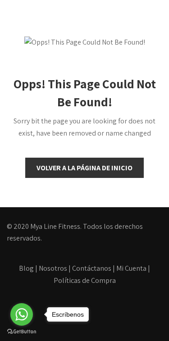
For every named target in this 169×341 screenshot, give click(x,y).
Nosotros (53, 268)
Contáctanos (91, 268)
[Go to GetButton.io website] (21, 332)
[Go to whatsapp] (21, 314)
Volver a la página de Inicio (84, 168)
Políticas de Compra (85, 280)
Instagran (104, 314)
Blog (26, 268)
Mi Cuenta (131, 268)
